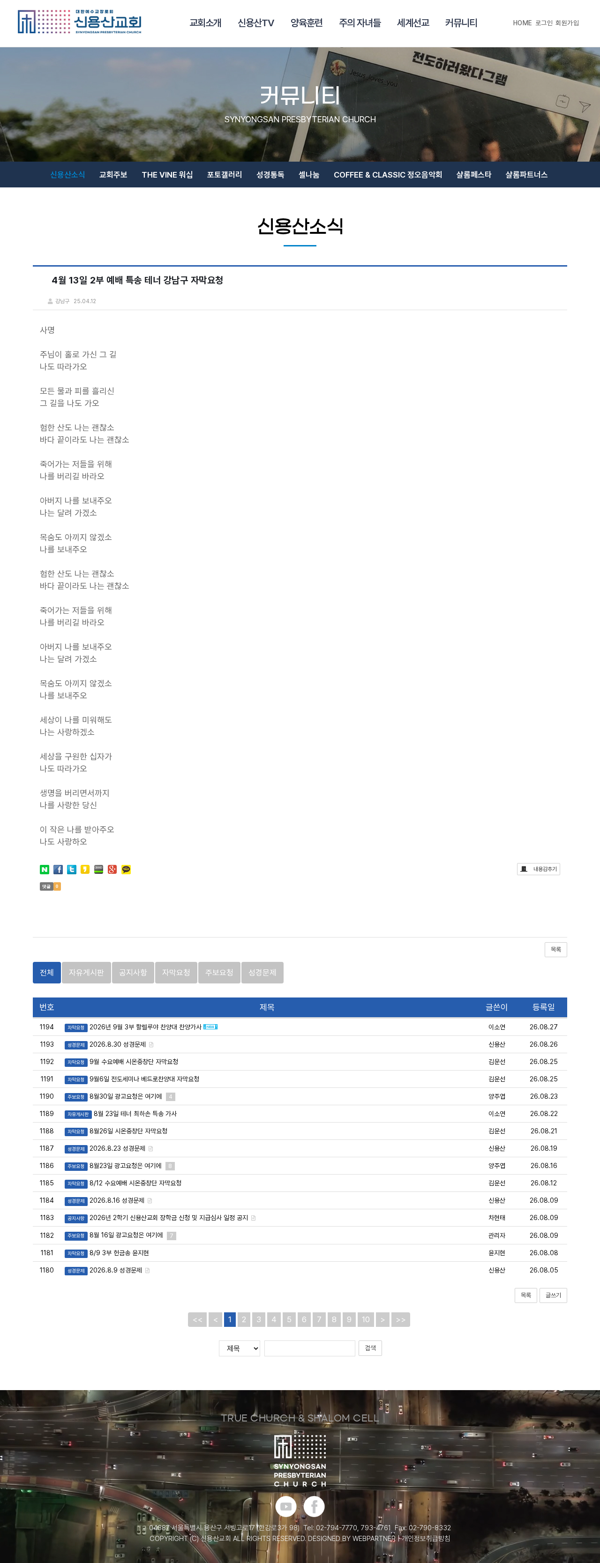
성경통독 (270, 174)
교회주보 (113, 174)
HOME (522, 23)
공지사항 (133, 972)
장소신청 (322, 203)
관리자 (496, 1235)
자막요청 (176, 972)
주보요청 (219, 972)
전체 (47, 972)
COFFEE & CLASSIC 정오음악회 (388, 174)
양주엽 (496, 1096)
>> (401, 1319)
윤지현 (496, 1253)
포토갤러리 (224, 174)
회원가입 (567, 23)
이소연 (496, 1027)
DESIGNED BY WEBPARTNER (352, 1538)
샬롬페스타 (474, 174)
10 (366, 1319)
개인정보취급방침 (426, 1538)
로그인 (544, 23)
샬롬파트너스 (527, 174)
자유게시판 (86, 972)
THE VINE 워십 (167, 174)
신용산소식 (67, 174)
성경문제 (262, 972)
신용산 (496, 1044)
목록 (556, 949)
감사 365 (277, 203)
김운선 (496, 1061)
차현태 (496, 1217)
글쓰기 (553, 1295)
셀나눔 (309, 174)
